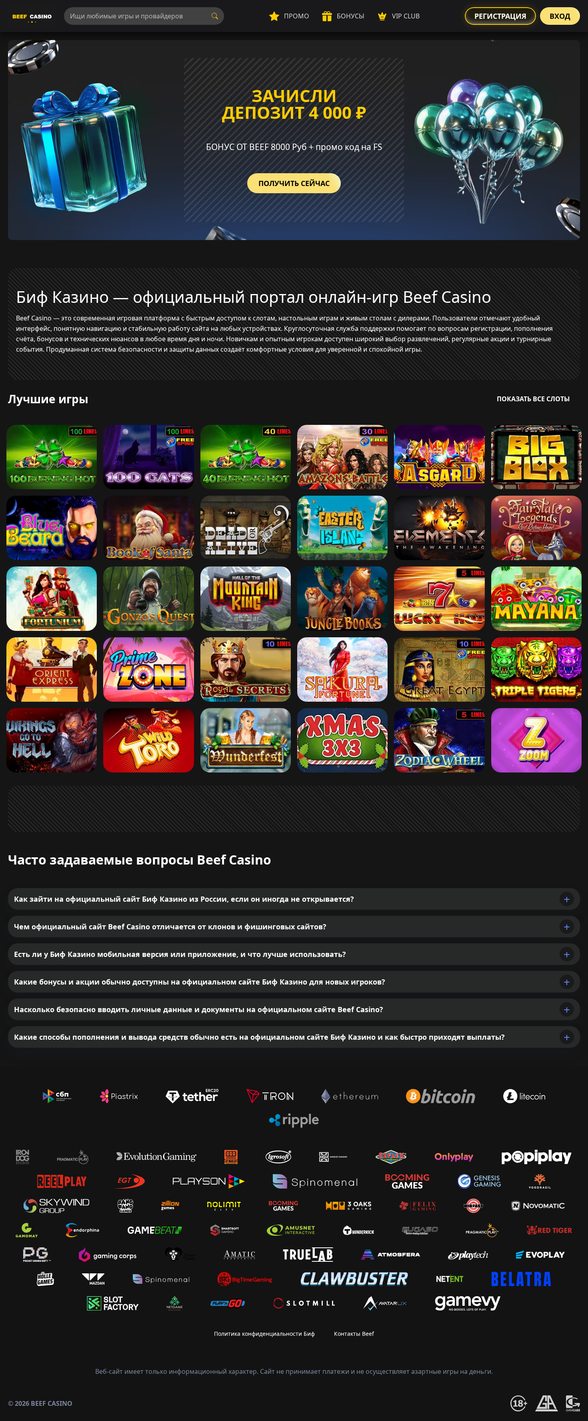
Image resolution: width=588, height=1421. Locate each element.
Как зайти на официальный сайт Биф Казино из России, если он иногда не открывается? (184, 899)
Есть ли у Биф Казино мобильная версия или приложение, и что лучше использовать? (180, 954)
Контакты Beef (354, 1333)
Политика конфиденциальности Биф (264, 1333)
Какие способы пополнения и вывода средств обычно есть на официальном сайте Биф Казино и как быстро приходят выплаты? (259, 1037)
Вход (560, 16)
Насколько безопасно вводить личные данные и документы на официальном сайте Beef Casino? (198, 1009)
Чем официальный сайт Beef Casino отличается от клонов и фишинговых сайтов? (170, 926)
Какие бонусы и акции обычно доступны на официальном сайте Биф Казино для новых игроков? (199, 982)
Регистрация (500, 16)
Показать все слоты (533, 398)
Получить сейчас (294, 183)
